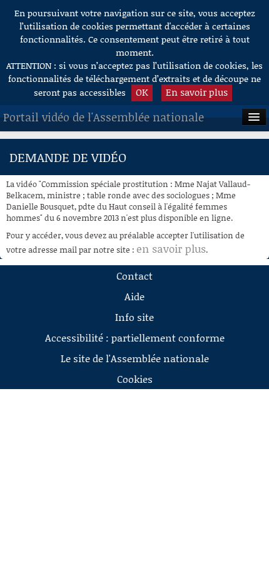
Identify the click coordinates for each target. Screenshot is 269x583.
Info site (134, 317)
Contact (134, 275)
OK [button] (142, 92)
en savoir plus (171, 248)
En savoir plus (197, 92)
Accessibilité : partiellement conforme (135, 337)
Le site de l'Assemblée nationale (135, 358)
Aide (134, 296)
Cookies (135, 379)
